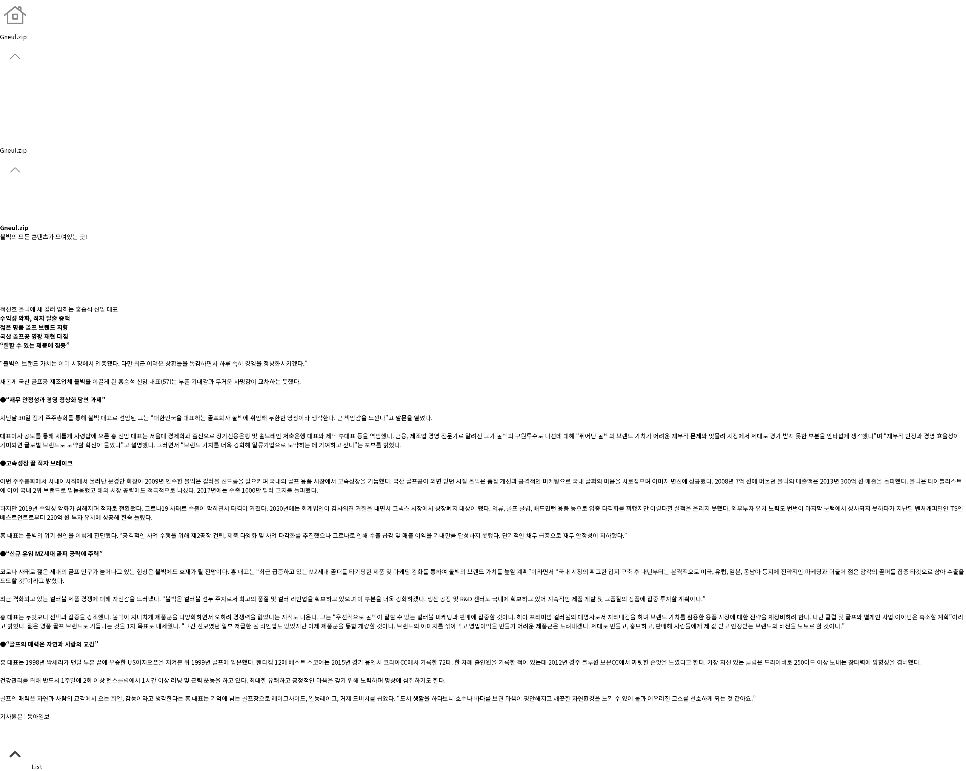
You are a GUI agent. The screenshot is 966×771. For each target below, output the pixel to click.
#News (9, 263)
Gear (6, 104)
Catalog (11, 218)
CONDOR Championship (33, 200)
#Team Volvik (19, 290)
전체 (5, 245)
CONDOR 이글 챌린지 (28, 209)
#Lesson (11, 272)
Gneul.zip (13, 132)
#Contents (14, 299)
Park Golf (12, 122)
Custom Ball (17, 113)
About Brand (17, 77)
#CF (5, 254)
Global (9, 86)
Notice (9, 141)
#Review (12, 281)
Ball (5, 95)
